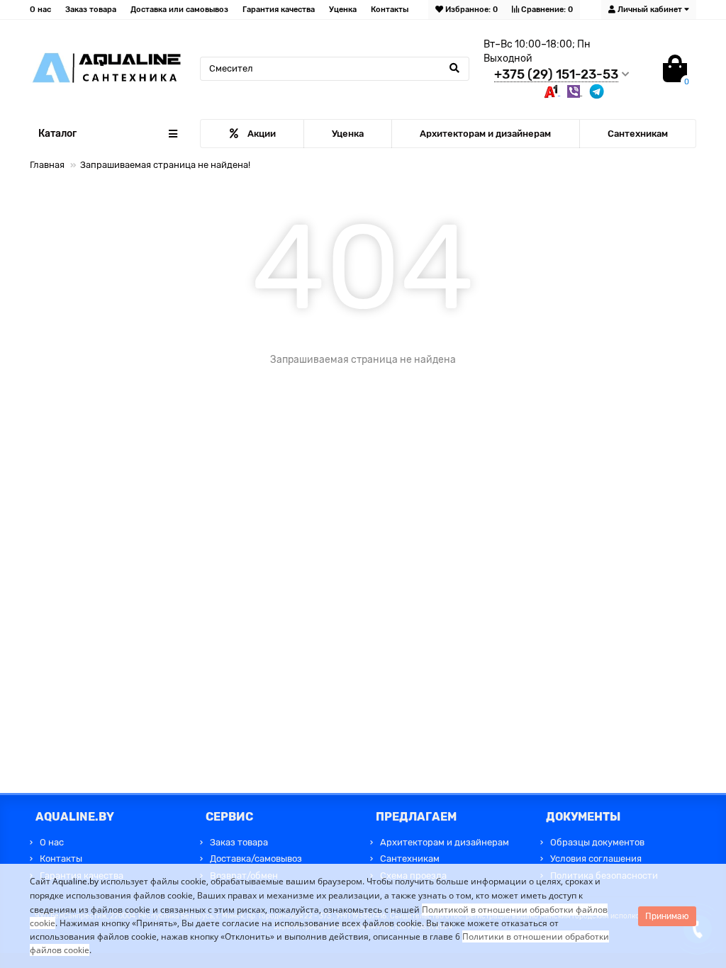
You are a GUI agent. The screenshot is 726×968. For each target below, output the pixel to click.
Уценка (343, 9)
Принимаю (667, 916)
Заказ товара (90, 9)
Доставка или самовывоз (179, 9)
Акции (261, 133)
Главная (47, 164)
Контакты (389, 9)
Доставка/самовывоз (256, 858)
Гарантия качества (278, 9)
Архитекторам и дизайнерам (485, 133)
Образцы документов (597, 842)
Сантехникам (638, 133)
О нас (40, 9)
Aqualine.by (75, 881)
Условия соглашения (596, 858)
